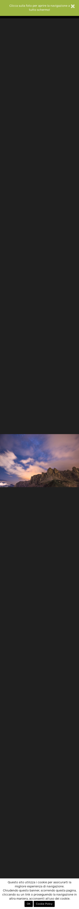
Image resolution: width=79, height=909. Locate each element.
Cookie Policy (44, 904)
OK (29, 904)
